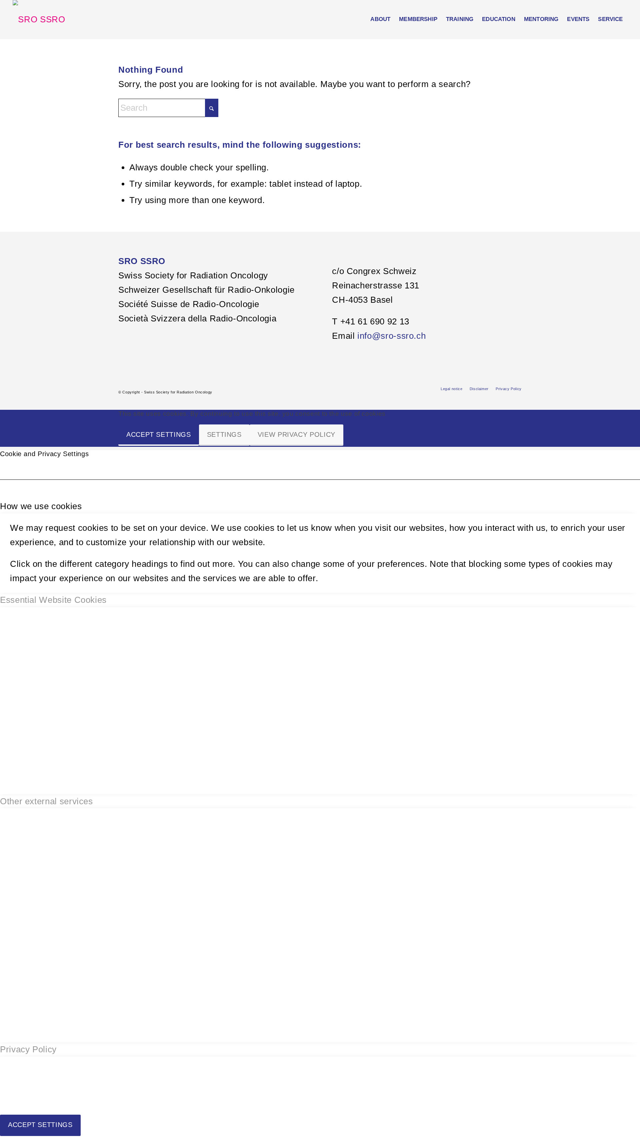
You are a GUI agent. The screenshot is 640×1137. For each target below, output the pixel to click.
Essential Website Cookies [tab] (53, 600)
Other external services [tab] (46, 801)
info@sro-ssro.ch (391, 336)
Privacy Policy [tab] (28, 1049)
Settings (224, 434)
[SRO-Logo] (39, 19)
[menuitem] (380, 19)
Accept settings (158, 434)
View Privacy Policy (296, 434)
